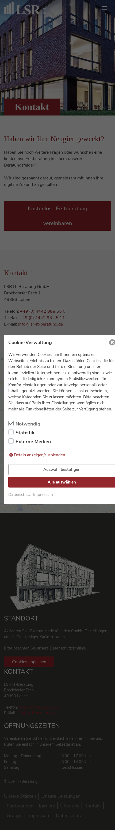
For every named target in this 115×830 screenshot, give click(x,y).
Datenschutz (19, 494)
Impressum (43, 494)
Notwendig (28, 423)
